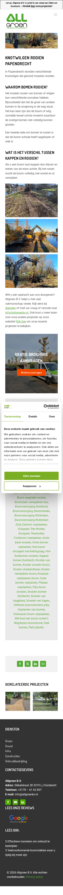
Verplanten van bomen (31, 609)
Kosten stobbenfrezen (26, 569)
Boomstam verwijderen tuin (31, 502)
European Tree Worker (31, 529)
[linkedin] (23, 802)
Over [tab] (52, 416)
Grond (9, 746)
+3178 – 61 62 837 (30, 789)
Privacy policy (34, 877)
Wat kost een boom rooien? (31, 618)
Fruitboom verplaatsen (27, 537)
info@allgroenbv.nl (16, 312)
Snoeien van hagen (37, 600)
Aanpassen (29, 486)
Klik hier (21, 321)
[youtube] (15, 802)
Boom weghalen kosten (31, 497)
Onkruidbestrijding (16, 761)
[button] (7, 701)
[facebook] (8, 802)
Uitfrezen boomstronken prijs (31, 605)
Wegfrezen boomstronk (28, 623)
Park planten (36, 627)
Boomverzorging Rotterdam (31, 515)
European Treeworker (31, 533)
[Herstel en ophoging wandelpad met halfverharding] (17, 701)
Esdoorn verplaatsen (34, 524)
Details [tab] (33, 416)
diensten (10, 308)
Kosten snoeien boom (36, 564)
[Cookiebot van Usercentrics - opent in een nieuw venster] (44, 406)
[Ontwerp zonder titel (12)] (18, 815)
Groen (8, 741)
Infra (8, 751)
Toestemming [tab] (12, 416)
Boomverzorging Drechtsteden (31, 511)
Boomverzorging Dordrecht (31, 506)
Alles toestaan (31, 475)
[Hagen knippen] (45, 701)
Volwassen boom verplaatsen (31, 614)
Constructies (12, 756)
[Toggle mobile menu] (56, 14)
